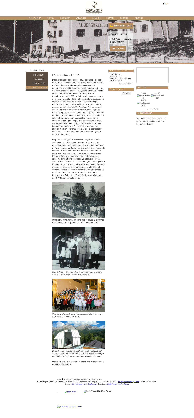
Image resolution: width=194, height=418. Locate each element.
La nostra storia (38, 87)
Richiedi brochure (80, 379)
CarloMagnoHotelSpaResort (118, 384)
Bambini (96, 18)
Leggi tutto (126, 83)
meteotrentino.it (152, 109)
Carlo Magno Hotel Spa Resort (84, 384)
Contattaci (67, 379)
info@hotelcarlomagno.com (128, 382)
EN (167, 4)
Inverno (124, 18)
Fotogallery (38, 83)
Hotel (50, 18)
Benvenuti (38, 75)
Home (59, 379)
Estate (109, 18)
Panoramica (35, 18)
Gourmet (65, 18)
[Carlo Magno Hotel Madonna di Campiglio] (94, 13)
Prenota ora (117, 49)
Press (99, 379)
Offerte (92, 379)
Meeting (139, 18)
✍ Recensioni (121, 25)
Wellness (81, 18)
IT (164, 4)
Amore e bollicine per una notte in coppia (120, 79)
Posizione (39, 79)
